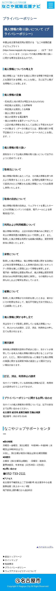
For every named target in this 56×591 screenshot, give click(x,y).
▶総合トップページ (12, 557)
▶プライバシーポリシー (14, 567)
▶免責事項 (8, 564)
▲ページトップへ (44, 547)
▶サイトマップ (10, 560)
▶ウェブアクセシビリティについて (19, 571)
